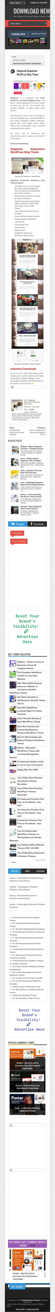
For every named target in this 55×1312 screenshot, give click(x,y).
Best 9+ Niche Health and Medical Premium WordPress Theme (31, 740)
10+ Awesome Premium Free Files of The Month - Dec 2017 (30, 802)
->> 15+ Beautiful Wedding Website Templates (27, 929)
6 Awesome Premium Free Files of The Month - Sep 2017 (29, 823)
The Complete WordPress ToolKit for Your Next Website (29, 675)
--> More (13, 862)
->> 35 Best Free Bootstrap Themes (23, 995)
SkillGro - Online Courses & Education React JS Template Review (30, 665)
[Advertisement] (27, 1216)
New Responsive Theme (26, 414)
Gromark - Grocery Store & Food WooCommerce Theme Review (27, 1087)
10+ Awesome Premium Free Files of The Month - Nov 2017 (30, 813)
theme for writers (25, 418)
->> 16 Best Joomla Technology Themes (25, 987)
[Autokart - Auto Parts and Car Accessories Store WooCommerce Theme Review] (27, 1270)
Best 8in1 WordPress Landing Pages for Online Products (29, 711)
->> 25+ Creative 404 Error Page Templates (26, 978)
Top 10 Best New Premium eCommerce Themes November (29, 781)
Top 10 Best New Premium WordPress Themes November (29, 791)
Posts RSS (20, 1309)
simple (19, 416)
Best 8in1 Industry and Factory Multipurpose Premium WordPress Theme (30, 729)
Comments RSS (32, 1309)
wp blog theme (19, 60)
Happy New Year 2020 (27, 770)
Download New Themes (31, 1300)
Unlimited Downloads (23, 368)
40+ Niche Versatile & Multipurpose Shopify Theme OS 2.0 (31, 700)
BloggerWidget (40, 860)
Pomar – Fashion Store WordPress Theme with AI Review (27, 1109)
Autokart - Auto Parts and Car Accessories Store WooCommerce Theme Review (27, 1065)
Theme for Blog (27, 416)
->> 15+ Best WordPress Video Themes (25, 998)
